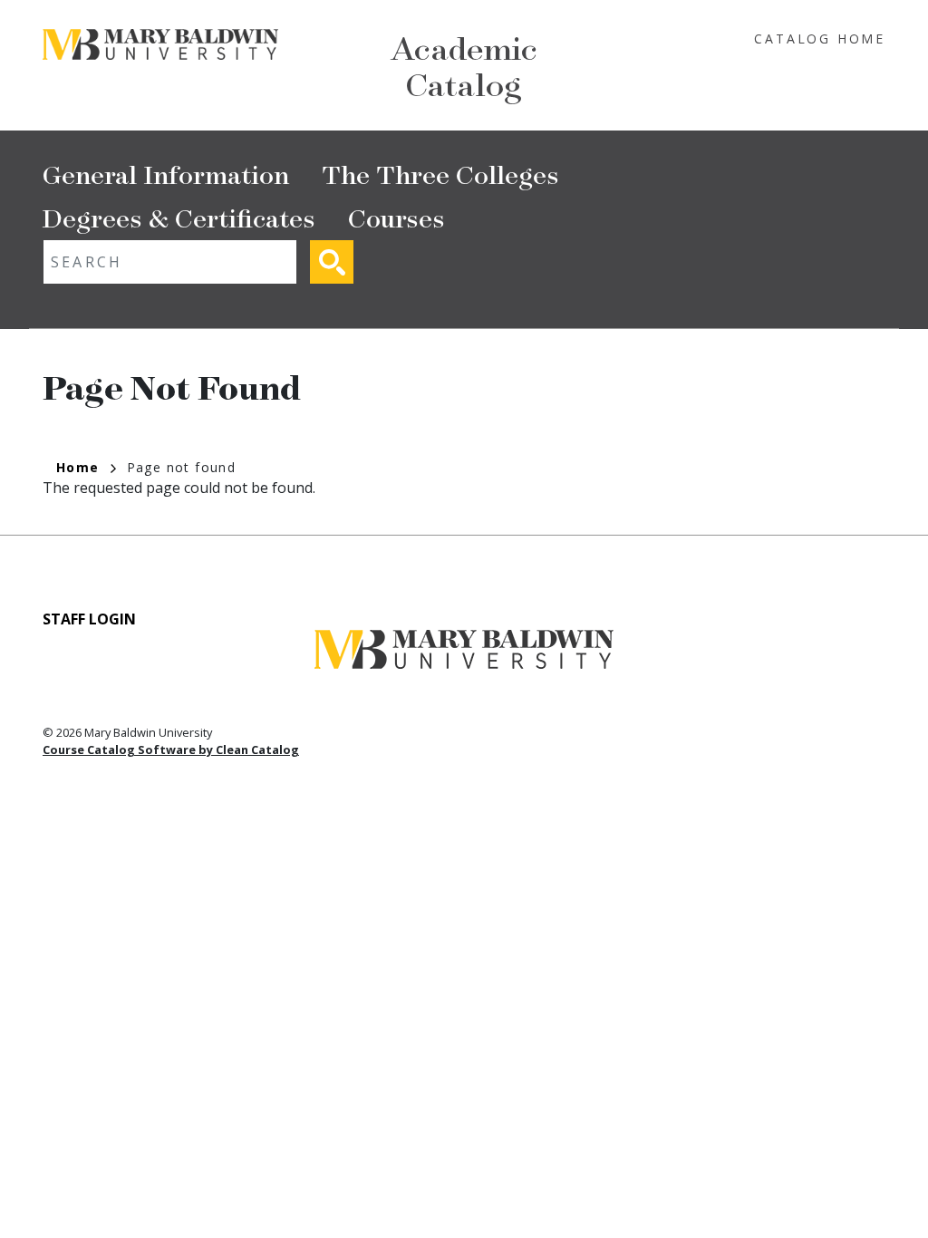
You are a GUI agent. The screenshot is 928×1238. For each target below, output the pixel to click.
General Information (166, 173)
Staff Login (89, 619)
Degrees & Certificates (179, 217)
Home (78, 467)
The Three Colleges (440, 173)
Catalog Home (819, 38)
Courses (396, 217)
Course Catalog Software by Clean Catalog (171, 749)
